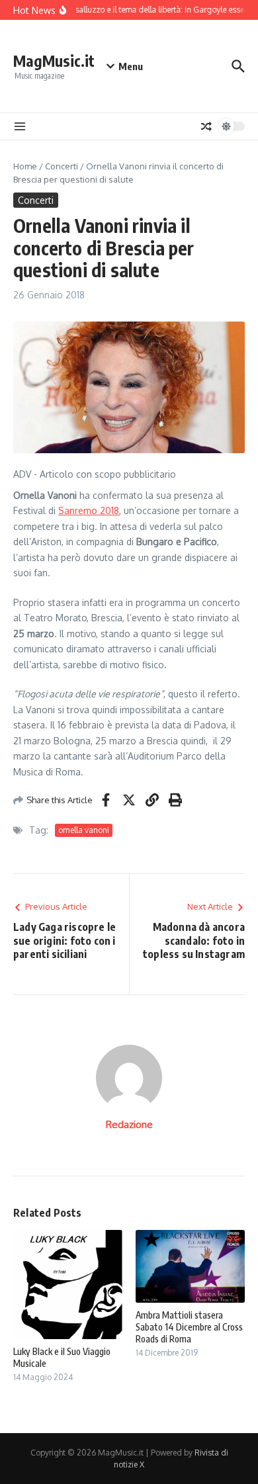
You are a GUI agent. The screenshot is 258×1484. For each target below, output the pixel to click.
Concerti (61, 166)
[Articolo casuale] (206, 126)
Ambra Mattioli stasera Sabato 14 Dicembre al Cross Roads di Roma (189, 1326)
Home (25, 166)
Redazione (129, 1124)
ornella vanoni (83, 830)
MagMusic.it (54, 60)
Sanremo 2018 (88, 510)
